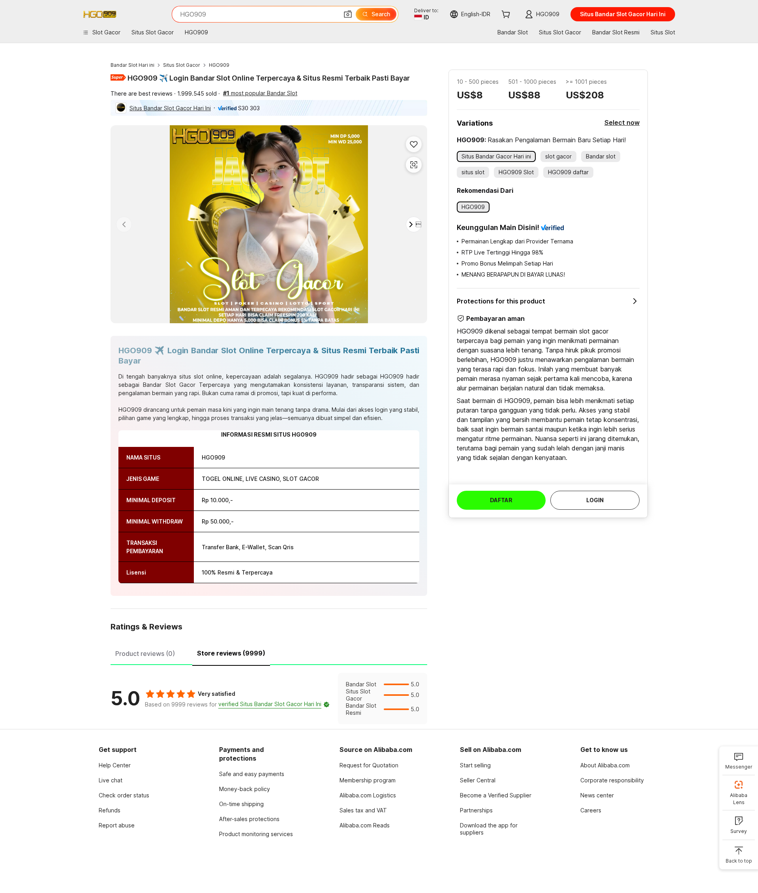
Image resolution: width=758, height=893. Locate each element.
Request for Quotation (369, 765)
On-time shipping (241, 804)
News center (597, 795)
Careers (590, 810)
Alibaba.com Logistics (368, 795)
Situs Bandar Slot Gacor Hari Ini (170, 108)
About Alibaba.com (605, 765)
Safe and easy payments (251, 774)
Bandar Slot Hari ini (132, 65)
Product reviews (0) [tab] (145, 654)
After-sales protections (249, 819)
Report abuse (117, 825)
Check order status (124, 795)
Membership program (368, 780)
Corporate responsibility (612, 780)
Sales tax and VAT (363, 810)
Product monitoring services (256, 834)
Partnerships (476, 810)
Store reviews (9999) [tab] (231, 653)
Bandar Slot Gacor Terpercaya (186, 384)
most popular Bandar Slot (260, 93)
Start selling (475, 765)
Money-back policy (244, 789)
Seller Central (477, 780)
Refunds (109, 810)
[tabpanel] (269, 698)
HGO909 (219, 65)
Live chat (110, 780)
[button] (348, 14)
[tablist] (269, 652)
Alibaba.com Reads (365, 825)
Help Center (115, 765)
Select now (622, 122)
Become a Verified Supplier (495, 795)
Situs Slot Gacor (181, 65)
